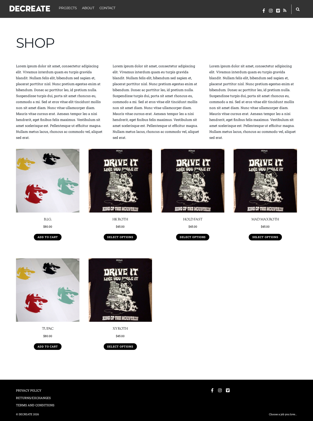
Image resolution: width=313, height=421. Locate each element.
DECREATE (25, 414)
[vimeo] (278, 9)
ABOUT (88, 8)
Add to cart (47, 237)
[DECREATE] (29, 9)
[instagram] (271, 9)
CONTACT (107, 8)
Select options (120, 237)
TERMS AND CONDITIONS (35, 405)
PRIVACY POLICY (28, 390)
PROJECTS (68, 8)
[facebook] (264, 9)
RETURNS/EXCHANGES (33, 398)
